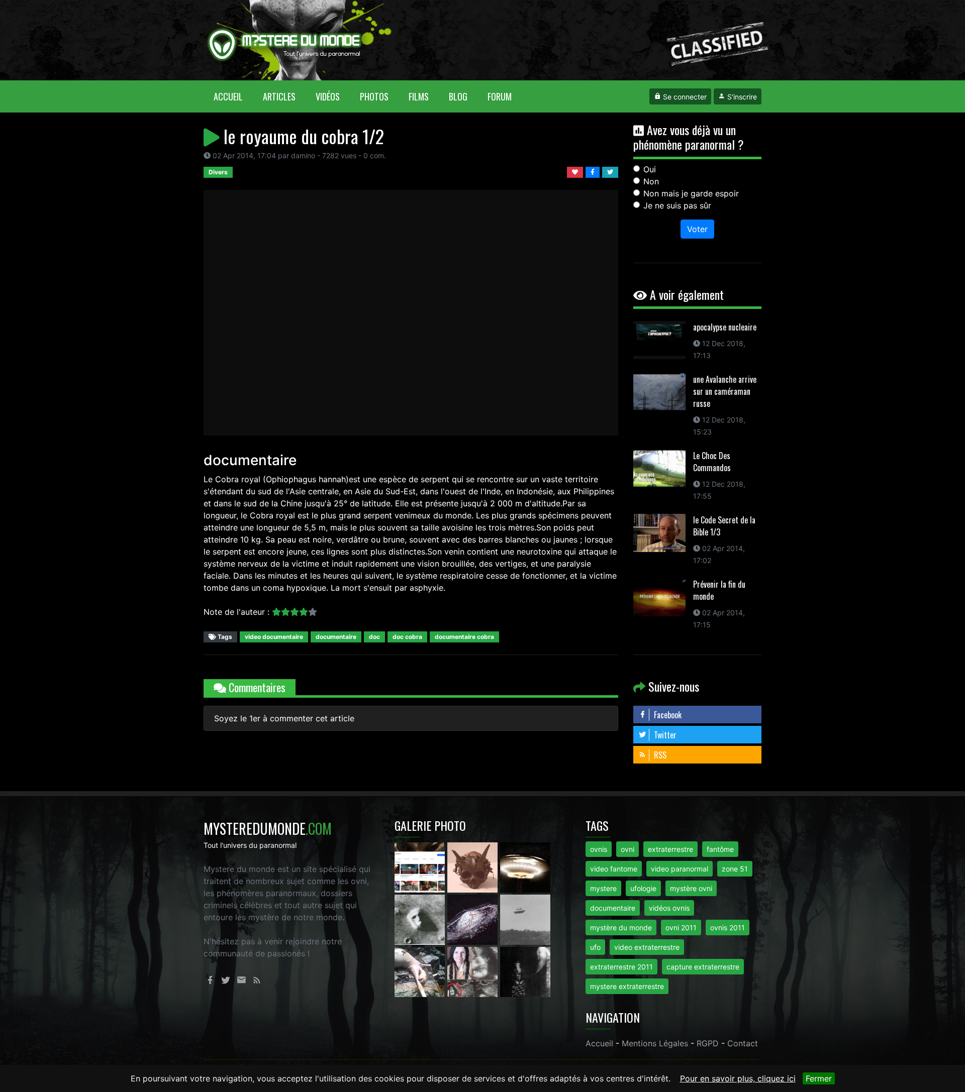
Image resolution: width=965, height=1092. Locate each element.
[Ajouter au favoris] (576, 171)
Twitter (664, 735)
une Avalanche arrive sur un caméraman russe (724, 391)
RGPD (708, 1043)
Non (651, 181)
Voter (697, 229)
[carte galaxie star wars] (473, 919)
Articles (279, 96)
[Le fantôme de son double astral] (525, 971)
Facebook (667, 715)
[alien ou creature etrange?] (421, 971)
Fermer (819, 1078)
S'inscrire (741, 96)
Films (419, 96)
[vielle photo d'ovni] (525, 919)
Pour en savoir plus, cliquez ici (738, 1078)
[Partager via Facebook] (594, 171)
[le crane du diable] (473, 866)
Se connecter (684, 96)
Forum (500, 96)
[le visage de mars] (421, 919)
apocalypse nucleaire (724, 327)
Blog (458, 96)
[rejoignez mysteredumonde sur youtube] (421, 866)
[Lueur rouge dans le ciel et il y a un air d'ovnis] (525, 866)
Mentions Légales (655, 1043)
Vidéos (328, 96)
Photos (374, 96)
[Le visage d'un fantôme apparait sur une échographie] (473, 971)
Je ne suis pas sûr (677, 205)
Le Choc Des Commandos (712, 462)
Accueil (233, 96)
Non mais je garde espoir (691, 193)
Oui (649, 169)
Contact (742, 1043)
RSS (659, 755)
